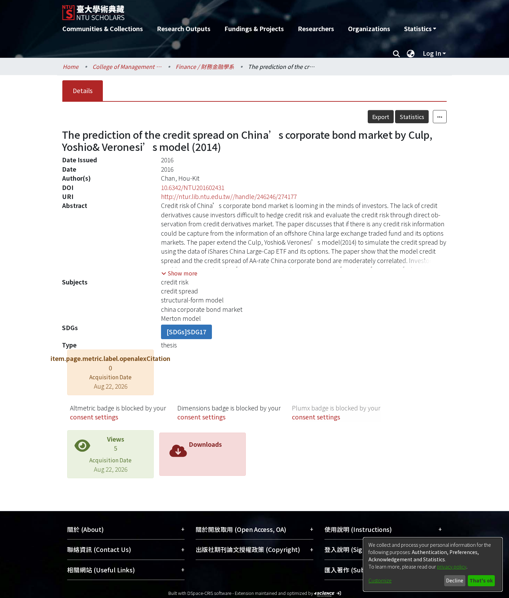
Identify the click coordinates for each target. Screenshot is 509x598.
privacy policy (451, 566)
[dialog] (433, 564)
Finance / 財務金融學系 (205, 66)
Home (71, 66)
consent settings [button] (94, 417)
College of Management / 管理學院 (127, 66)
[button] (179, 273)
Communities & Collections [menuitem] (102, 28)
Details (82, 90)
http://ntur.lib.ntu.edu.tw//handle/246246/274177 (229, 196)
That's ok (481, 580)
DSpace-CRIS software (209, 593)
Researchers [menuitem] (316, 28)
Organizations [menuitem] (369, 28)
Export (380, 116)
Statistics (412, 116)
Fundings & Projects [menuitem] (254, 28)
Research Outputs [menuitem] (184, 28)
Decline (454, 580)
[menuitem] (420, 28)
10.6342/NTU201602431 (192, 187)
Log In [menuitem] (432, 53)
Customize (380, 580)
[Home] (217, 10)
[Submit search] (396, 53)
